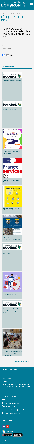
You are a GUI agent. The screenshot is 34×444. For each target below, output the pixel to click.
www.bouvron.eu (7, 390)
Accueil (3, 13)
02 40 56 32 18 (10, 407)
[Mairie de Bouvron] (14, 6)
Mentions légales (21, 441)
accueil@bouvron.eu (12, 403)
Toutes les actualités (22, 361)
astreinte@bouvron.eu (13, 413)
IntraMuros (9, 431)
